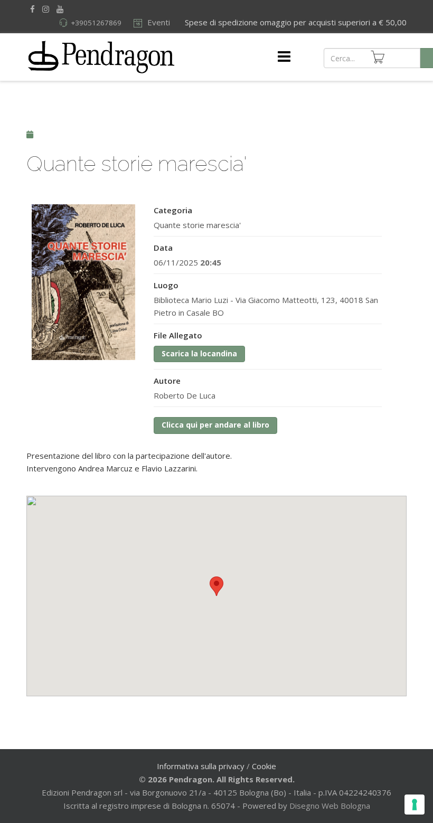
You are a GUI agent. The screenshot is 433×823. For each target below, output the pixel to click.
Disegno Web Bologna (329, 805)
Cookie (264, 766)
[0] (377, 57)
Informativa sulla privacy (200, 766)
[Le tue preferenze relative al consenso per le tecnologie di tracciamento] (414, 804)
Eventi (157, 22)
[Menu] (284, 57)
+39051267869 (96, 22)
